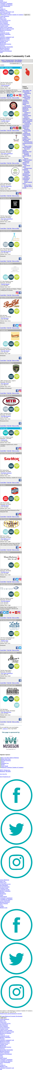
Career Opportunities (5, 6)
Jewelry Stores (27, 185)
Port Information (4, 21)
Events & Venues (27, 115)
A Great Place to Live (5, 20)
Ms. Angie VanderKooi (7, 153)
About (1, 0)
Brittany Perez (4, 640)
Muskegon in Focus (5, 39)
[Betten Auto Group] (16, 759)
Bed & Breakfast (28, 141)
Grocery (26, 180)
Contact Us (2, 9)
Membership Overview (5, 44)
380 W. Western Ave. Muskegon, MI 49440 (5, 770)
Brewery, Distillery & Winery (27, 159)
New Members (18, 60)
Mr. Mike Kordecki (6, 251)
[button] (28, 75)
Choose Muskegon (4, 16)
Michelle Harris (5, 505)
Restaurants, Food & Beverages (27, 152)
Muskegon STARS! (5, 38)
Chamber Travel (4, 41)
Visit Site (9, 97)
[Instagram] (16, 878)
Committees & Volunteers (6, 4)
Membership (3, 42)
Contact (2, 906)
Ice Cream (26, 171)
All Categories (18, 61)
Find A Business (4, 13)
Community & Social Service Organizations (27, 125)
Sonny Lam (4, 439)
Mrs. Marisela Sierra (6, 712)
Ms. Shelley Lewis (5, 538)
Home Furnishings (25, 137)
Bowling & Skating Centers (26, 96)
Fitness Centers (28, 146)
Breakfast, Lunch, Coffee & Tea (27, 156)
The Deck (2, 485)
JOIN (1, 52)
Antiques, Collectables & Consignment (26, 178)
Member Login (3, 10)
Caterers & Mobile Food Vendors (26, 163)
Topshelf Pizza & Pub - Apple (8, 133)
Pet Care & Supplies (26, 149)
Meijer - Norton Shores (6, 67)
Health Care (25, 128)
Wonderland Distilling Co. (7, 363)
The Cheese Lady (5, 519)
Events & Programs (4, 24)
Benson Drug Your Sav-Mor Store (8, 453)
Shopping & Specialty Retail (26, 174)
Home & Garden (27, 130)
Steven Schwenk (5, 85)
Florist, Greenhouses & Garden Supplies (27, 133)
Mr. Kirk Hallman (5, 601)
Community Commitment (6, 3)
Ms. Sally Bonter (5, 351)
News (1, 7)
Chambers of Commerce (26, 113)
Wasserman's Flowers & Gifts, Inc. (9, 165)
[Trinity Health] (16, 766)
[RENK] (16, 764)
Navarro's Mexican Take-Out (8, 685)
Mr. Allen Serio (5, 383)
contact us (5, 728)
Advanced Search (9, 60)
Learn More (3, 97)
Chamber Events (4, 26)
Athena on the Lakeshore (6, 27)
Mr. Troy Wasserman (6, 186)
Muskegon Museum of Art (7, 584)
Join (9, 13)
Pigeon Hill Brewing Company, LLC (9, 297)
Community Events (4, 33)
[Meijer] (16, 762)
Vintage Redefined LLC (6, 263)
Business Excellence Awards (7, 28)
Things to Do (3, 19)
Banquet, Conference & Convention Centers (27, 118)
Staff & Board (3, 2)
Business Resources (5, 48)
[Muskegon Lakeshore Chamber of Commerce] (11, 14)
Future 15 (2, 31)
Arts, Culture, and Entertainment (27, 91)
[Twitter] (16, 845)
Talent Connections (4, 49)
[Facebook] (16, 811)
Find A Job (2, 17)
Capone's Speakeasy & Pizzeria (8, 652)
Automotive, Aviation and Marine (26, 103)
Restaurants (27, 172)
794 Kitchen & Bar (5, 198)
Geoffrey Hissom (5, 120)
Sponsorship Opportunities (6, 46)
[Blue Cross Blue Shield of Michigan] (16, 757)
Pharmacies (27, 129)
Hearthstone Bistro (5, 552)
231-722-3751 (3, 774)
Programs (2, 35)
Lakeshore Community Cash (7, 11)
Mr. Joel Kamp (5, 318)
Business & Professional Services (26, 110)
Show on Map (15, 97)
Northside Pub (4, 330)
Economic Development (6, 51)
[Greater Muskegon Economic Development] (11, 1016)
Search (3, 60)
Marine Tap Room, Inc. (6, 395)
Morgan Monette (5, 284)
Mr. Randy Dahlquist (6, 473)
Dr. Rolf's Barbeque (5, 100)
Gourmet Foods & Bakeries (27, 169)
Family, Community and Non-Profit (27, 121)
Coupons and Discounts (8, 61)
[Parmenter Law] (16, 763)
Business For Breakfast (5, 30)
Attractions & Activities (27, 94)
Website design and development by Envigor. (11, 1013)
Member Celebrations (5, 34)
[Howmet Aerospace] (16, 760)
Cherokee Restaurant (6, 231)
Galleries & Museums (26, 99)
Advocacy (2, 45)
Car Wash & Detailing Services (27, 106)
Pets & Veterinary (27, 147)
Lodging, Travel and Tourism (26, 139)
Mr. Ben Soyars (5, 572)
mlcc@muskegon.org (5, 776)
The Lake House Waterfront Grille (8, 620)
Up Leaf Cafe (3, 428)
